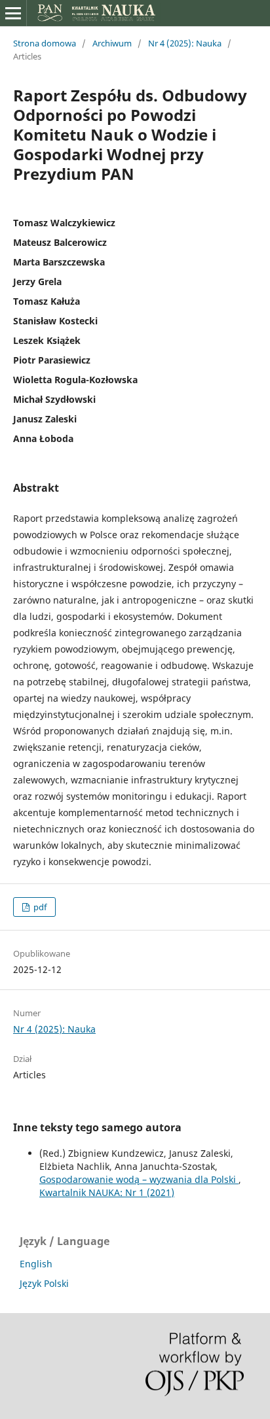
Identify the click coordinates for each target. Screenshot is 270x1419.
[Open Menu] (13, 13)
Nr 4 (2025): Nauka (185, 43)
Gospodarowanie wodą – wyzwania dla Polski (139, 1179)
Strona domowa (44, 43)
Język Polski (44, 1283)
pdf (39, 907)
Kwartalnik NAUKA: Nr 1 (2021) (106, 1192)
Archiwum (112, 43)
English (36, 1263)
